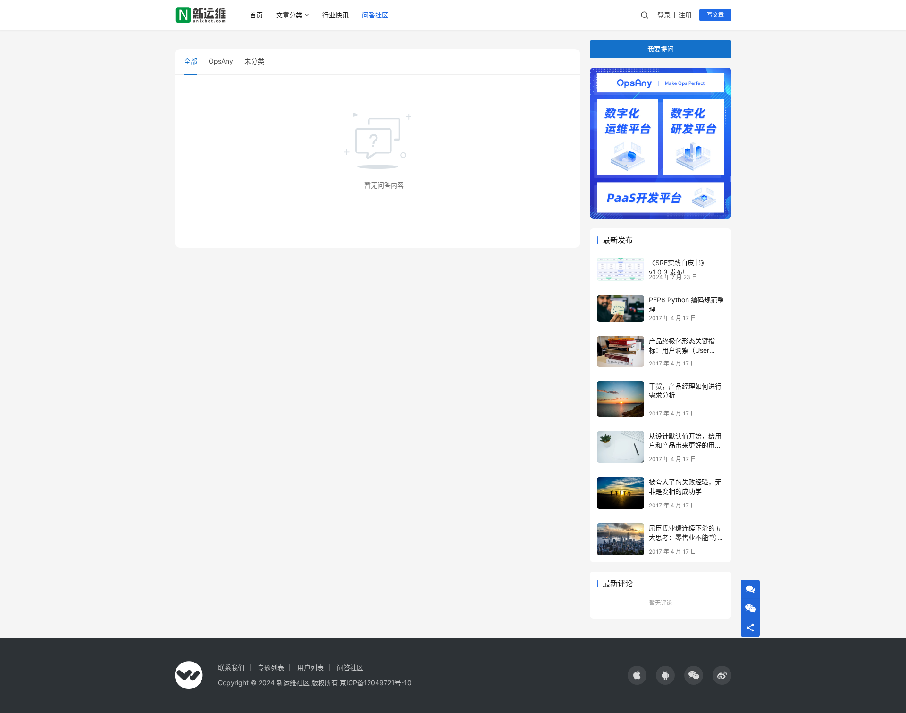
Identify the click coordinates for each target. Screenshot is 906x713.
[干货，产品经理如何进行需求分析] (620, 399)
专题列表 (271, 667)
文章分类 (289, 15)
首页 (256, 15)
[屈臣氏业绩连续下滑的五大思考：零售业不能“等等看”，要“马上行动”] (620, 539)
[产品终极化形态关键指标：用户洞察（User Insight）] (620, 351)
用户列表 (310, 667)
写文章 (715, 14)
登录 (664, 15)
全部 (190, 61)
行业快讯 (335, 15)
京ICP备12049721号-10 (375, 683)
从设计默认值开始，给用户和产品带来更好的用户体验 (685, 445)
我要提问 (660, 49)
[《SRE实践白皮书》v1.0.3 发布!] (620, 269)
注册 (685, 15)
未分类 (254, 61)
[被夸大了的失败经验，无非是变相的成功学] (620, 493)
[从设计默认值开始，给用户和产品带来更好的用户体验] (620, 447)
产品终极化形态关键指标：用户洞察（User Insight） (682, 350)
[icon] (637, 675)
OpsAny (221, 61)
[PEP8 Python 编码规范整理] (620, 308)
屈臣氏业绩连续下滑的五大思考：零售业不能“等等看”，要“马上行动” (686, 537)
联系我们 (231, 667)
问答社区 (375, 15)
